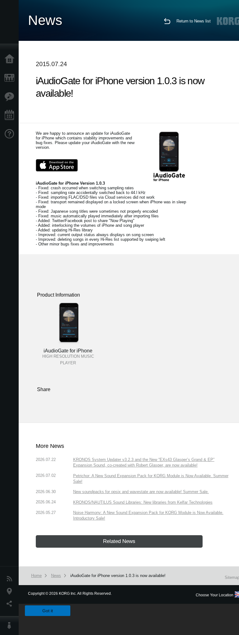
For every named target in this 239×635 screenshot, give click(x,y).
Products (11, 78)
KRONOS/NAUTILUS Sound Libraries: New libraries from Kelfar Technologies (143, 502)
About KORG (11, 625)
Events (11, 115)
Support (11, 134)
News (11, 579)
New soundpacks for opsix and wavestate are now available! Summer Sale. (141, 491)
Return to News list (193, 21)
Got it (47, 610)
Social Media (11, 604)
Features (11, 96)
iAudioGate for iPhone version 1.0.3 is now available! (118, 575)
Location (11, 591)
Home (11, 59)
